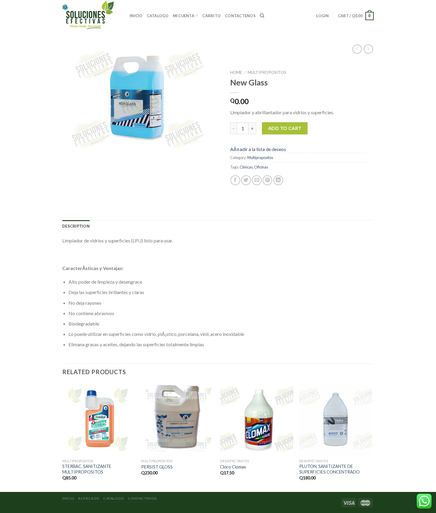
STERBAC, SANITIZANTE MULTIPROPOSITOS (86, 469)
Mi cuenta (183, 15)
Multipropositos (267, 72)
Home (236, 72)
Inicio (136, 15)
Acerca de (89, 498)
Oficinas (261, 167)
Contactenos (240, 15)
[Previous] (62, 436)
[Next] (371, 436)
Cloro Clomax (233, 466)
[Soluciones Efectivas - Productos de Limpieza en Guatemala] (91, 15)
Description (76, 226)
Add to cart (285, 128)
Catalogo (158, 15)
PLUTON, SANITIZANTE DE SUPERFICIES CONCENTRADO (329, 469)
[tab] (76, 226)
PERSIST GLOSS (157, 466)
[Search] (262, 15)
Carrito (211, 15)
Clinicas (246, 167)
